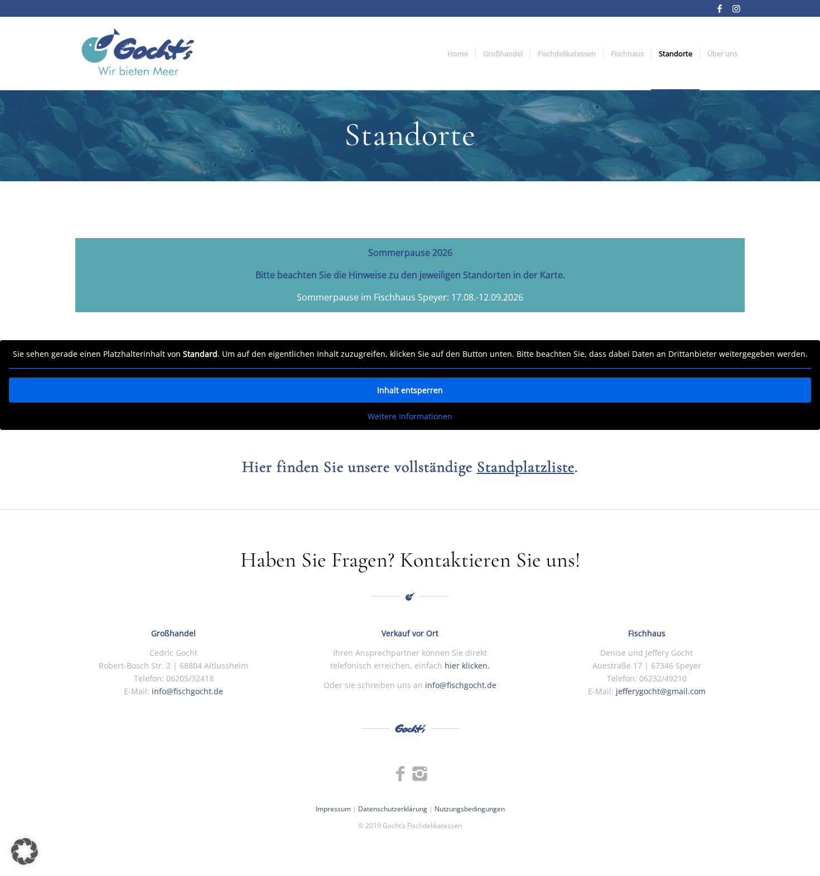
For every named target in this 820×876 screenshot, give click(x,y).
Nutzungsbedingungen (470, 809)
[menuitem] (457, 53)
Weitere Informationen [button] (410, 417)
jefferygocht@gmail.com (660, 691)
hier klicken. (467, 665)
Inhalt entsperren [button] (410, 390)
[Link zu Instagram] (736, 8)
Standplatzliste (526, 466)
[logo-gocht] (137, 53)
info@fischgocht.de (187, 691)
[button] (24, 851)
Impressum (333, 809)
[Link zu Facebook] (719, 8)
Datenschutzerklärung (392, 809)
